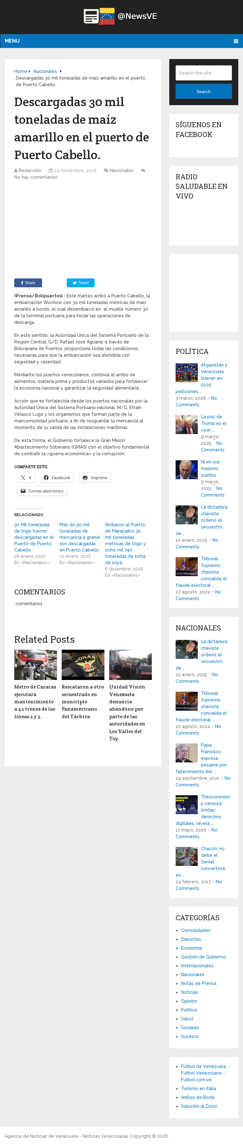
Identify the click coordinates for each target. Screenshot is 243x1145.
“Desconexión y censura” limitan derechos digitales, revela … (203, 810)
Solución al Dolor (199, 1106)
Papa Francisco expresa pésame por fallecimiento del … (201, 758)
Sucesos (190, 1036)
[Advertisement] (83, 231)
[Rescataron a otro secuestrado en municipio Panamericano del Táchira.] (83, 665)
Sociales (190, 1027)
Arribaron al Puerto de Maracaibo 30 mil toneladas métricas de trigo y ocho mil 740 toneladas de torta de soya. (125, 543)
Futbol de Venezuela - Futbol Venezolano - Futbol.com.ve (205, 1073)
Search (203, 91)
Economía (191, 948)
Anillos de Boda (197, 1097)
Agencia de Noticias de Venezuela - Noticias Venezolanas (66, 1136)
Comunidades (195, 930)
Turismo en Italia (198, 1088)
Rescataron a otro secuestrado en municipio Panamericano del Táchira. (83, 701)
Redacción (30, 170)
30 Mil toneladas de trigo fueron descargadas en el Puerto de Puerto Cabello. (34, 537)
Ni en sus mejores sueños (210, 468)
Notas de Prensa (198, 983)
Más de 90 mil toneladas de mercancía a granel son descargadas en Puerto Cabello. (79, 537)
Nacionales (122, 170)
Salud (187, 1018)
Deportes (191, 939)
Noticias (189, 992)
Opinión (189, 1001)
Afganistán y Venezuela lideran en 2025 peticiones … (201, 378)
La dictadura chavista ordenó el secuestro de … (201, 520)
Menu (12, 41)
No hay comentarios (35, 177)
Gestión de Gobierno (203, 956)
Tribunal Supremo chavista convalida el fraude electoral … (201, 572)
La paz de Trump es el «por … (214, 423)
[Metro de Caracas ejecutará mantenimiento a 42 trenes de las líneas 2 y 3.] (35, 665)
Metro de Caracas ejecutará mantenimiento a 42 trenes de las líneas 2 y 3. (35, 701)
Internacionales (197, 965)
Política (189, 1009)
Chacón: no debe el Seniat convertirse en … (200, 862)
